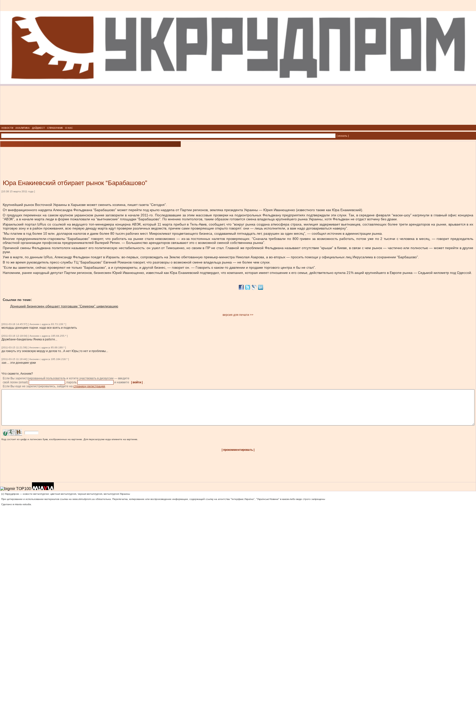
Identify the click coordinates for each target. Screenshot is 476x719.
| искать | (343, 135)
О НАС (69, 128)
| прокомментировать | (238, 450)
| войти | (137, 382)
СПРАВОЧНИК (55, 128)
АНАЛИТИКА (22, 128)
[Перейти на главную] (238, 123)
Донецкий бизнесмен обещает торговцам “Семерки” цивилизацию (64, 306)
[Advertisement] (59, 155)
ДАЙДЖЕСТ (38, 128)
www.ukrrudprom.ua (83, 499)
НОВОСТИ (7, 128)
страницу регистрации (89, 386)
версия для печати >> (238, 315)
